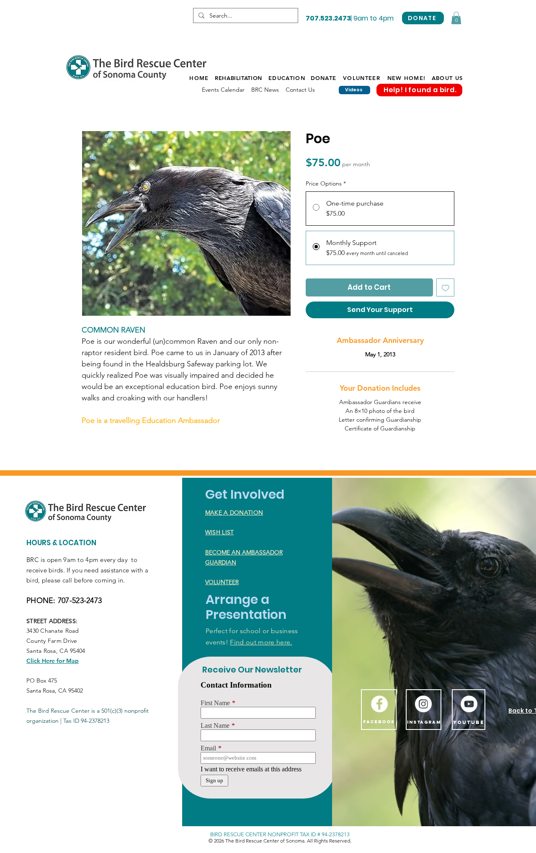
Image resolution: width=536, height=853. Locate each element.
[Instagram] (423, 704)
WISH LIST (219, 532)
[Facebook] (379, 704)
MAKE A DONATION (234, 512)
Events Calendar (223, 89)
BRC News (265, 89)
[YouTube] (469, 704)
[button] (456, 18)
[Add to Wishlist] (445, 287)
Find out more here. (261, 642)
